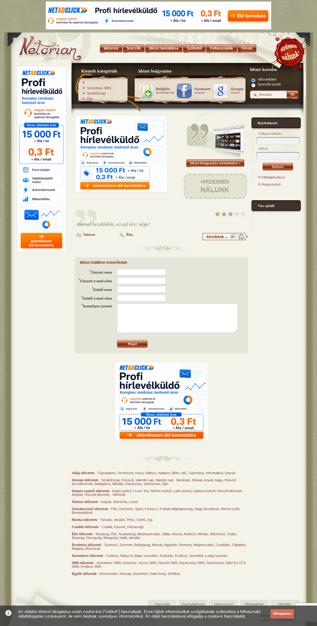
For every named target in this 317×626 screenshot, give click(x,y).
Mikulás (118, 484)
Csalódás (223, 545)
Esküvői (128, 480)
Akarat (177, 534)
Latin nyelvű (182, 491)
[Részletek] (225, 239)
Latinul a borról (204, 491)
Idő (183, 473)
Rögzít (132, 344)
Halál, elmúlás (129, 538)
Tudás (232, 534)
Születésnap (96, 93)
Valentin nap (145, 480)
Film (114, 509)
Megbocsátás (203, 545)
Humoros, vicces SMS (139, 563)
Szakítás (166, 556)
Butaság (78, 538)
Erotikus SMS (91, 566)
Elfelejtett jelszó (273, 177)
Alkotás (202, 534)
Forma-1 (151, 509)
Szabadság (127, 534)
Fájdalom (238, 545)
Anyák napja (213, 480)
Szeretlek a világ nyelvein (208, 556)
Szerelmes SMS (99, 88)
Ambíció (190, 534)
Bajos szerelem (146, 556)
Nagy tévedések (207, 509)
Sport (139, 509)
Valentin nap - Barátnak (172, 480)
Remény (185, 545)
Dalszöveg (158, 573)
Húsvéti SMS (168, 563)
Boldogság (142, 545)
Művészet (217, 534)
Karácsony (134, 484)
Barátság (102, 534)
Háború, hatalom (157, 473)
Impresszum (223, 604)
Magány (78, 548)
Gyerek (119, 527)
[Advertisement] (41, 348)
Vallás (166, 534)
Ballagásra (103, 484)
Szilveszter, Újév (156, 484)
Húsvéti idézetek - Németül (105, 494)
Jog (149, 520)
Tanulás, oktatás (112, 520)
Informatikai (214, 473)
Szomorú (111, 545)
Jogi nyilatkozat (193, 604)
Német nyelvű (161, 491)
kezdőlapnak (165, 90)
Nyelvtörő (140, 573)
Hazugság (94, 538)
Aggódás (170, 545)
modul (237, 90)
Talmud (89, 234)
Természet (125, 473)
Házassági (135, 527)
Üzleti (141, 520)
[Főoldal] (41, 46)
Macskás (120, 502)
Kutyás (106, 502)
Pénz (131, 520)
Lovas (133, 502)
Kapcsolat (162, 604)
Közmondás (109, 573)
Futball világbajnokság (176, 509)
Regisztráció (271, 184)
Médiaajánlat (254, 604)
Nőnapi (197, 480)
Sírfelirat (173, 573)
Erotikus (181, 556)
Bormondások (82, 512)
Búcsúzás (93, 548)
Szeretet (126, 545)
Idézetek (284, 604)
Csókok (112, 556)
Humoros (126, 509)
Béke (176, 473)
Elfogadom (282, 613)
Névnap (125, 573)
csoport (202, 90)
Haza (139, 473)
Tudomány (196, 473)
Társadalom (106, 473)
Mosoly (157, 545)
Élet (90, 99)
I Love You (141, 491)
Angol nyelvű (121, 491)
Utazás (230, 473)
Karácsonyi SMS (192, 563)
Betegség (110, 538)
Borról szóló (230, 509)
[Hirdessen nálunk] (290, 51)
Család (107, 527)
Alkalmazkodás (148, 534)
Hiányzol (126, 556)
